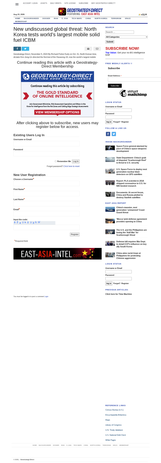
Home (17, 18)
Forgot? (116, 122)
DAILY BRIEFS (55, 3)
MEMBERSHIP (21, 21)
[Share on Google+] (34, 49)
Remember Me (64, 161)
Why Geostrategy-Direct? (103, 3)
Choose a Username (23, 179)
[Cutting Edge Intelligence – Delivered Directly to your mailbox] (80, 11)
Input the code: (20, 219)
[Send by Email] (97, 49)
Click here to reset (71, 166)
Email (16, 209)
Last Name (19, 199)
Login (46, 296)
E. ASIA (65, 18)
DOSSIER (46, 18)
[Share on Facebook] (17, 49)
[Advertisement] (32, 275)
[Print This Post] (88, 49)
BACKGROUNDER (31, 18)
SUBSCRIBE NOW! (122, 48)
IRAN (56, 18)
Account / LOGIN (30, 3)
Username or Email (22, 139)
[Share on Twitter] (26, 49)
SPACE (128, 18)
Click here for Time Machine (118, 294)
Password (18, 149)
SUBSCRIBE (83, 3)
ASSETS (44, 3)
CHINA (88, 18)
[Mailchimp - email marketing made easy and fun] (133, 97)
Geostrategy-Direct (26, 459)
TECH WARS (77, 18)
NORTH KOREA (101, 18)
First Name (19, 189)
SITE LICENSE (70, 3)
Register (125, 122)
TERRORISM (116, 18)
